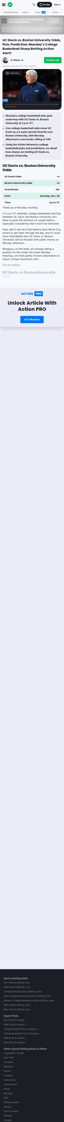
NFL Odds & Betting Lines (17, 982)
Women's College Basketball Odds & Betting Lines (29, 1000)
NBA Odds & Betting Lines (17, 987)
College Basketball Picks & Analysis (21, 1033)
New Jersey (10, 1080)
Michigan (8, 1093)
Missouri (8, 1115)
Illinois (7, 1088)
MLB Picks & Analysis (14, 1038)
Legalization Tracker (14, 1053)
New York (8, 1057)
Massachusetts (11, 1102)
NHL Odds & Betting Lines (17, 1009)
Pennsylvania (10, 1084)
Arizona (7, 1071)
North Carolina (11, 1111)
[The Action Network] (10, 4)
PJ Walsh (15, 60)
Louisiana (8, 1062)
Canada (8, 1120)
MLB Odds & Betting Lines (17, 1005)
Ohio (6, 1097)
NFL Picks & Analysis (14, 1020)
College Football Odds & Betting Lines (23, 991)
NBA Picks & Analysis (14, 1024)
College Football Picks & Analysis (20, 1029)
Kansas (7, 1106)
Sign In (57, 4)
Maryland (8, 1066)
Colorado (8, 1075)
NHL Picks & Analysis (14, 1042)
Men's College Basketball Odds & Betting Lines (27, 996)
